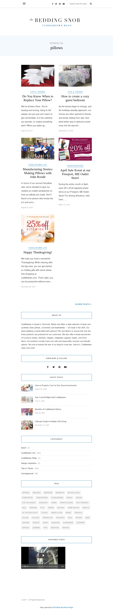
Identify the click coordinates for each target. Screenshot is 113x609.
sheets (36, 523)
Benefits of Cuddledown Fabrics (48, 409)
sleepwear (68, 523)
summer (36, 528)
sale (70, 518)
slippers (80, 523)
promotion (48, 518)
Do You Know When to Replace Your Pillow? (37, 98)
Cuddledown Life (37, 165)
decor (79, 498)
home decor (73, 508)
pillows (35, 518)
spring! (25, 528)
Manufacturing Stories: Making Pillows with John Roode (38, 173)
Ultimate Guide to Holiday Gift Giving (50, 422)
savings (25, 523)
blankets (60, 493)
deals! (69, 498)
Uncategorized (75, 166)
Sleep (45, 523)
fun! (42, 508)
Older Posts (83, 304)
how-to (86, 508)
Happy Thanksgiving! (38, 252)
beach (23, 447)
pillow (25, 518)
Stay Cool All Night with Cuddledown (50, 397)
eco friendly (82, 503)
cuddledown (57, 498)
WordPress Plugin (67, 607)
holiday (60, 508)
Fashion (33, 508)
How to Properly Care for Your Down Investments (56, 386)
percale (78, 513)
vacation (55, 528)
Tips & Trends (37, 92)
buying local (74, 493)
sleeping (56, 523)
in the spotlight (30, 513)
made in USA (56, 513)
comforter (27, 498)
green (51, 508)
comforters (42, 498)
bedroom (48, 493)
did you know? (29, 503)
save (88, 518)
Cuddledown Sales (29, 458)
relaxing (60, 518)
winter (66, 528)
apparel (25, 493)
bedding (36, 493)
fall (24, 508)
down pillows (66, 503)
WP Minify (56, 607)
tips (45, 528)
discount (43, 503)
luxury (44, 513)
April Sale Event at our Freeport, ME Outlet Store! (75, 174)
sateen (79, 518)
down (53, 503)
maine (68, 513)
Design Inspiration (28, 463)
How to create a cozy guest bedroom (75, 98)
